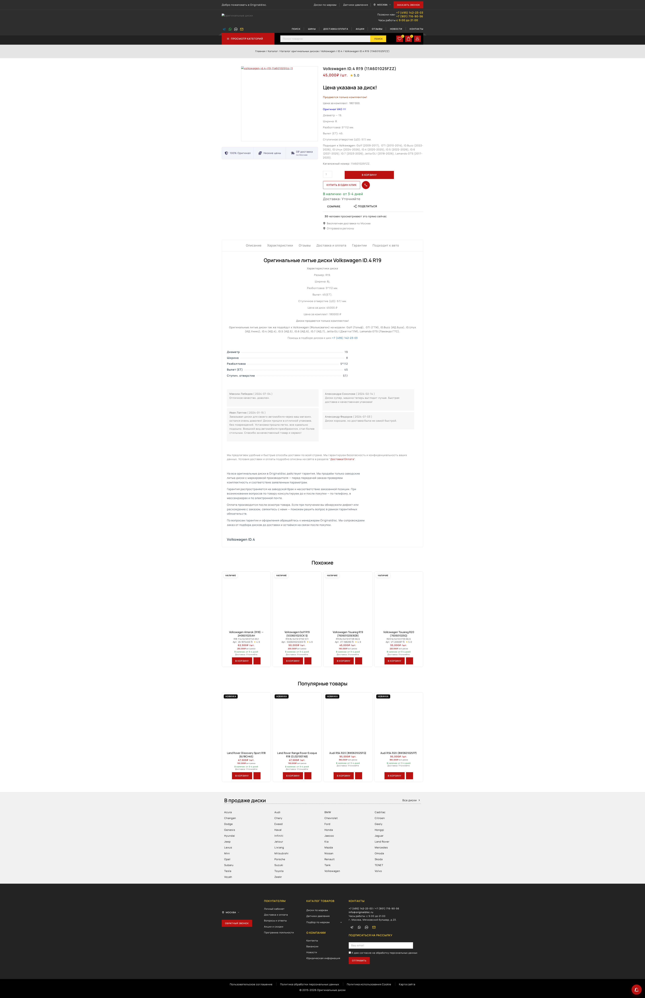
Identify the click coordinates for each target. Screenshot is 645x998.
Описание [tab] (254, 245)
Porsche (279, 859)
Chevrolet (331, 818)
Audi (277, 812)
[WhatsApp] (230, 29)
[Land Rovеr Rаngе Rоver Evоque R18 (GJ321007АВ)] (297, 720)
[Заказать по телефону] (366, 185)
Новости (396, 28)
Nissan (329, 853)
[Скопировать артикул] (252, 642)
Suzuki (278, 865)
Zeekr (278, 877)
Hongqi (379, 830)
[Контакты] (637, 990)
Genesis (229, 830)
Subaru (228, 865)
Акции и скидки (273, 926)
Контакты (416, 28)
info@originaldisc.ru (361, 912)
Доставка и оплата (276, 914)
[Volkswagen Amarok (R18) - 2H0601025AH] (246, 599)
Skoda (379, 859)
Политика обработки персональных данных (309, 984)
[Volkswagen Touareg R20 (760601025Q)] (398, 599)
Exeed (278, 824)
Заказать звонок (408, 4)
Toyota (279, 871)
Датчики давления (355, 5)
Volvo (378, 871)
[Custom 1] (235, 29)
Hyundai (229, 835)
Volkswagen (332, 871)
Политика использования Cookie (369, 984)
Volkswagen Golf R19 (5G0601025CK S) (297, 633)
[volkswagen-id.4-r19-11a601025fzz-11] (279, 103)
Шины (312, 28)
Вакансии (312, 946)
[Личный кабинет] (417, 39)
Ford (327, 824)
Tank (328, 865)
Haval (278, 830)
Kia (327, 841)
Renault (330, 859)
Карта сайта (407, 984)
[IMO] (366, 927)
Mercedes (381, 847)
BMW (328, 812)
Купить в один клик (342, 185)
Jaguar (379, 835)
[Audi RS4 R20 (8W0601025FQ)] (348, 720)
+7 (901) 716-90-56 (409, 16)
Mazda (329, 847)
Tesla (227, 871)
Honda (329, 830)
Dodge (228, 824)
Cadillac (380, 812)
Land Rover (382, 841)
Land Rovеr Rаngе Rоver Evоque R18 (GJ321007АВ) (297, 754)
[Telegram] (224, 29)
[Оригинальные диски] (238, 18)
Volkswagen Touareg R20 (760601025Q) (398, 633)
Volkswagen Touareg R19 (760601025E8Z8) (348, 633)
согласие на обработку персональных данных (388, 952)
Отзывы (377, 28)
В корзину (369, 175)
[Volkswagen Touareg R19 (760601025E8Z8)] (348, 599)
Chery (278, 818)
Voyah (228, 877)
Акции (360, 28)
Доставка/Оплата (335, 28)
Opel (227, 859)
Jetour (278, 841)
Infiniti (278, 835)
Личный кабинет (274, 908)
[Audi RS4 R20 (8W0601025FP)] (398, 720)
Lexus (228, 847)
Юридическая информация (323, 958)
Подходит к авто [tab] (386, 245)
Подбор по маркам (318, 922)
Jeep (227, 841)
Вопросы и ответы (275, 920)
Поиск (296, 28)
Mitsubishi (281, 853)
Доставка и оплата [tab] (331, 245)
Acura (228, 812)
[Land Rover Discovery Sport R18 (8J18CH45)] (246, 720)
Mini (227, 853)
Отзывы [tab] (305, 245)
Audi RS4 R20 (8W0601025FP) (398, 753)
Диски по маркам (325, 5)
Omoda (379, 853)
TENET (379, 865)
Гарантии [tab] (359, 245)
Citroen (380, 818)
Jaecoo (329, 835)
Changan (230, 818)
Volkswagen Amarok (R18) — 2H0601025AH (246, 633)
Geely (378, 824)
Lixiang (279, 847)
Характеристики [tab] (280, 245)
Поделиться (367, 206)
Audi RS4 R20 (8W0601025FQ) (347, 753)
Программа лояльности (279, 932)
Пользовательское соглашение (251, 984)
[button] (242, 660)
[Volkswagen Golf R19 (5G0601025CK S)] (297, 599)
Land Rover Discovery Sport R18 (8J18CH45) (246, 754)
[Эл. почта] (241, 29)
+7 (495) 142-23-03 (409, 12)
